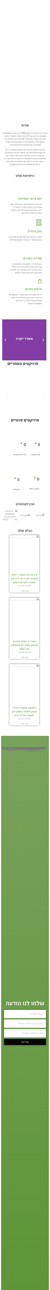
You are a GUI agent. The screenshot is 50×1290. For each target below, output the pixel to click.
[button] (43, 340)
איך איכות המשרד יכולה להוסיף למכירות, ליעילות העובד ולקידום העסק (24, 578)
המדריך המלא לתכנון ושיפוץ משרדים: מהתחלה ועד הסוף (24, 645)
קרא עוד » (24, 590)
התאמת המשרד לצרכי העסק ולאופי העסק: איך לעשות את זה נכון (24, 711)
